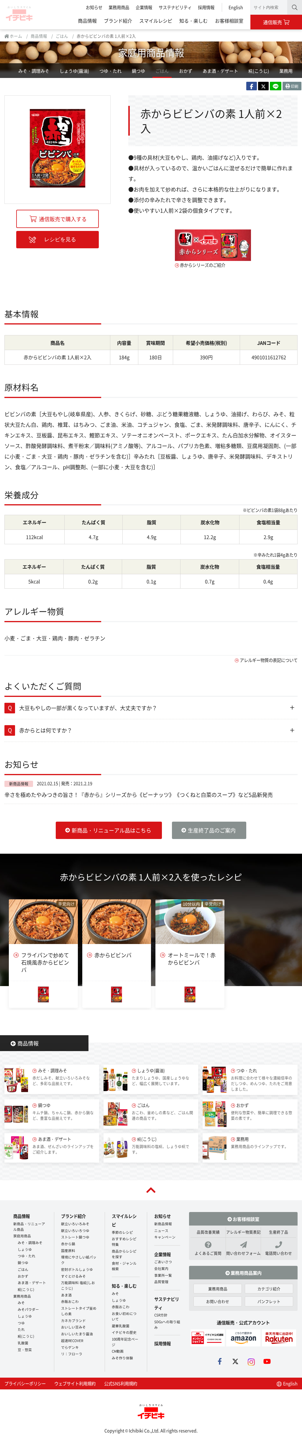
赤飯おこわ (70, 1301)
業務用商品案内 (246, 1272)
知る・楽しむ (193, 20)
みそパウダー (28, 1309)
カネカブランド (73, 1320)
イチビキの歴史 (124, 1332)
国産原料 (68, 1250)
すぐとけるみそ (73, 1275)
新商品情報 (163, 1223)
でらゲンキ (70, 1347)
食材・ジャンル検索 (124, 1266)
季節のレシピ (122, 1232)
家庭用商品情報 (151, 52)
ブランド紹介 (118, 20)
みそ (21, 1302)
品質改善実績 (208, 1232)
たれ (21, 1329)
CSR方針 (161, 1314)
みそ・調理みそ (33, 70)
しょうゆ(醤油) (74, 70)
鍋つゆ (138, 70)
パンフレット (268, 1301)
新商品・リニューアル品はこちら (111, 830)
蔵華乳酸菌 (120, 1325)
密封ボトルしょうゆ (77, 1269)
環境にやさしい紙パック (78, 1259)
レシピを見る (60, 239)
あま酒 (66, 1294)
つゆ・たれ (110, 70)
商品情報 (87, 20)
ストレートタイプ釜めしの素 (78, 1311)
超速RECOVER (72, 1340)
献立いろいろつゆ (75, 1230)
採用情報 (206, 7)
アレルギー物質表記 (243, 1232)
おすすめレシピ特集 (124, 1241)
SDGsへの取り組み (167, 1324)
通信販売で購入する (63, 219)
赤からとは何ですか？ (45, 730)
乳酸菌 (23, 1342)
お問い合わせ (217, 1301)
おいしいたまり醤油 (77, 1333)
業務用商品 (119, 7)
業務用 (286, 70)
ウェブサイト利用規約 (75, 1383)
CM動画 (118, 1351)
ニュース (161, 1230)
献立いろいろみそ (75, 1223)
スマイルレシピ (155, 20)
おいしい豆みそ (73, 1326)
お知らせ (94, 7)
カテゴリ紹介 (268, 1288)
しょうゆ (25, 1249)
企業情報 (144, 7)
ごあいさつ (163, 1261)
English (236, 7)
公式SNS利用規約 (120, 1383)
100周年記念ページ (125, 1341)
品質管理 (161, 1281)
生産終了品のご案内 (212, 830)
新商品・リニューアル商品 (29, 1226)
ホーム (15, 36)
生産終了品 (278, 1232)
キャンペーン (164, 1236)
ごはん (62, 36)
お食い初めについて (124, 1316)
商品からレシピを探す (124, 1253)
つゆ (21, 1322)
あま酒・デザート (220, 70)
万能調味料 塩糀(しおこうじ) (78, 1285)
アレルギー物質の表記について (269, 660)
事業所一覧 (163, 1275)
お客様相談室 (229, 20)
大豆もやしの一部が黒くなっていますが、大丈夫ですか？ (88, 708)
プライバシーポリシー (25, 1383)
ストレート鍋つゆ (75, 1236)
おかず (185, 70)
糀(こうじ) (258, 70)
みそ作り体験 (122, 1357)
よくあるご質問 (208, 1253)
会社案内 (161, 1268)
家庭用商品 (22, 1235)
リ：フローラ (71, 1353)
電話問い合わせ (278, 1253)
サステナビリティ (175, 7)
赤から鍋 (68, 1243)
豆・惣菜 (25, 1349)
